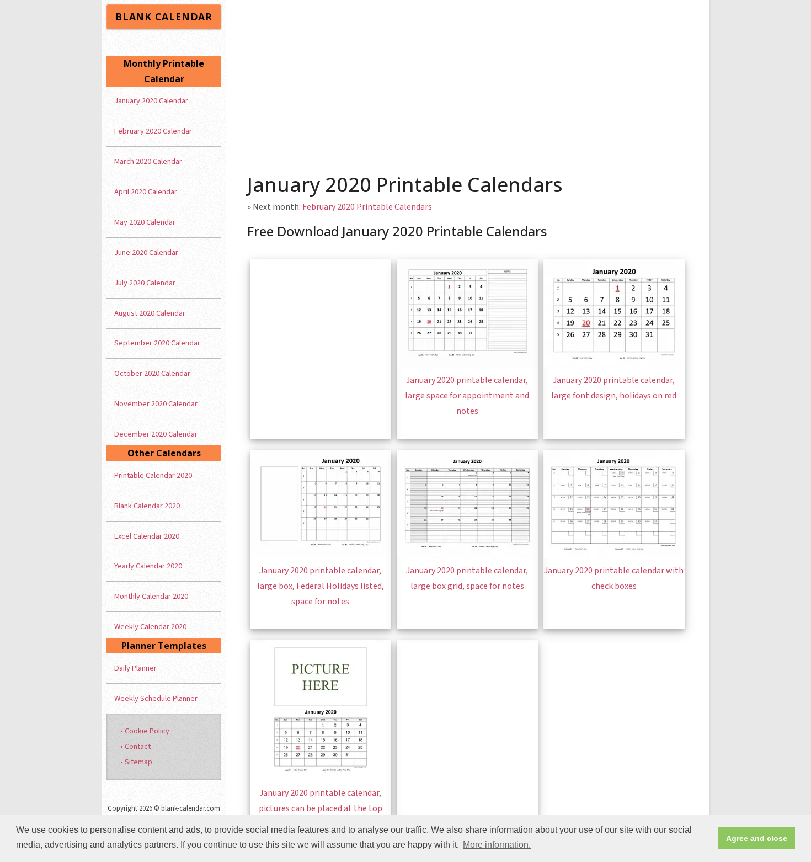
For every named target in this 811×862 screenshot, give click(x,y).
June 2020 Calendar (146, 252)
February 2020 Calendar (153, 131)
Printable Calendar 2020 (153, 475)
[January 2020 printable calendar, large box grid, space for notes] (467, 555)
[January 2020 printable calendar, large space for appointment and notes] (467, 365)
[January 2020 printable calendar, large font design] (614, 365)
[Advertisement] (468, 83)
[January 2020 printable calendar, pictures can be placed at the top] (320, 777)
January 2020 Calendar (151, 101)
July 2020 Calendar (144, 283)
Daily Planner (135, 668)
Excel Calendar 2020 (146, 536)
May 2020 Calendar (144, 222)
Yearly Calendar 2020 (148, 566)
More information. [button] (497, 844)
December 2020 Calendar (156, 434)
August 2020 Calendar (149, 313)
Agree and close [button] (756, 838)
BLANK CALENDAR (163, 16)
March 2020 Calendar (148, 161)
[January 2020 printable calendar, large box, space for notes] (320, 555)
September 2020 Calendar (157, 343)
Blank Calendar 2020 (147, 506)
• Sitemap (136, 762)
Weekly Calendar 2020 (150, 626)
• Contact (135, 746)
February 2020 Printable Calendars (367, 207)
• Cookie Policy (144, 731)
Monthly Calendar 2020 (151, 596)
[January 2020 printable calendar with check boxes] (614, 555)
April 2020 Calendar (145, 192)
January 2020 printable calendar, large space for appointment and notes (467, 395)
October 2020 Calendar (152, 373)
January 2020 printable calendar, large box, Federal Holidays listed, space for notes (320, 586)
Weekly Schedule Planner (156, 698)
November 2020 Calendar (156, 403)
